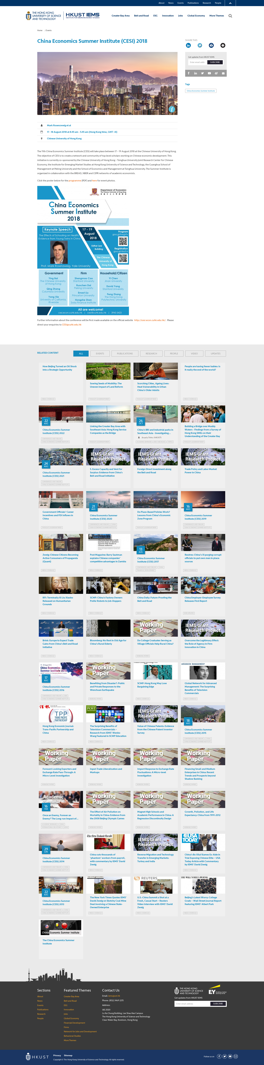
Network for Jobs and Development (80, 1031)
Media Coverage (48, 399)
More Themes (216, 15)
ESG (155, 15)
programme (75, 180)
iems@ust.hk (114, 995)
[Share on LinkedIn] (188, 45)
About (161, 3)
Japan (66, 827)
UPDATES (215, 353)
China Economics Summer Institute (201, 90)
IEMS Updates (189, 613)
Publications (193, 3)
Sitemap (68, 1055)
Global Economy (196, 15)
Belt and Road (141, 15)
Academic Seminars (144, 442)
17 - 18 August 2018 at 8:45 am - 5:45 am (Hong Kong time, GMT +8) (82, 132)
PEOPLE (174, 353)
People (218, 3)
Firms (66, 1027)
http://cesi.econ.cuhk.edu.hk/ (150, 320)
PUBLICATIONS (125, 353)
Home (39, 30)
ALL (81, 353)
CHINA (113, 524)
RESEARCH (151, 353)
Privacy (57, 1055)
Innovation (168, 15)
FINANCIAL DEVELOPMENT (146, 570)
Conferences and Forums (51, 439)
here (94, 180)
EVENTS (100, 353)
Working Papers (143, 656)
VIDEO (194, 353)
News (171, 3)
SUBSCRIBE (215, 62)
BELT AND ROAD (159, 442)
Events (181, 3)
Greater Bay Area (121, 15)
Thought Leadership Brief (99, 399)
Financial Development (74, 1022)
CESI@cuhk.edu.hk (71, 324)
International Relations (51, 827)
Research (207, 3)
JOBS (65, 696)
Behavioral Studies (72, 1036)
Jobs (180, 15)
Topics (170, 442)
